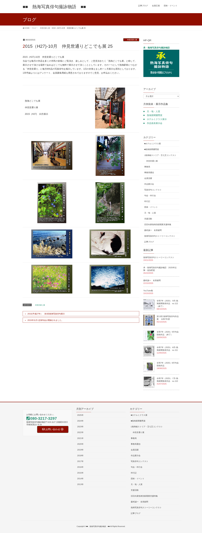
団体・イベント (151, 207)
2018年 (80, 455)
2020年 (80, 444)
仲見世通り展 (131, 40)
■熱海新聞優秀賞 (151, 149)
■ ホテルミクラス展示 (155, 119)
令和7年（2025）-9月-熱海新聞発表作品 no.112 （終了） (168, 303)
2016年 (80, 467)
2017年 (80, 461)
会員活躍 (148, 178)
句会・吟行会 (150, 195)
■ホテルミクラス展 (152, 143)
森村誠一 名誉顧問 (153, 230)
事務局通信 (149, 172)
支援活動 (148, 219)
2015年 (80, 473)
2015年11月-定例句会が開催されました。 (45, 320)
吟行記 (147, 201)
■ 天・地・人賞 (151, 111)
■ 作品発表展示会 (152, 123)
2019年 (80, 450)
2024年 (80, 421)
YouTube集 (148, 290)
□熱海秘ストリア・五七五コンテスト (160, 155)
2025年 (80, 415)
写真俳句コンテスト (153, 190)
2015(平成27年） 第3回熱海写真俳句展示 (46, 314)
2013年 (80, 484)
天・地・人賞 (150, 213)
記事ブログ (149, 242)
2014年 (80, 478)
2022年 (80, 432)
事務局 (147, 167)
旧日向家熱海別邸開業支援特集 (157, 224)
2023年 (80, 426)
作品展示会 (149, 184)
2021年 (80, 438)
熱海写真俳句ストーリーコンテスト (159, 236)
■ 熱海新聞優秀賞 (152, 115)
